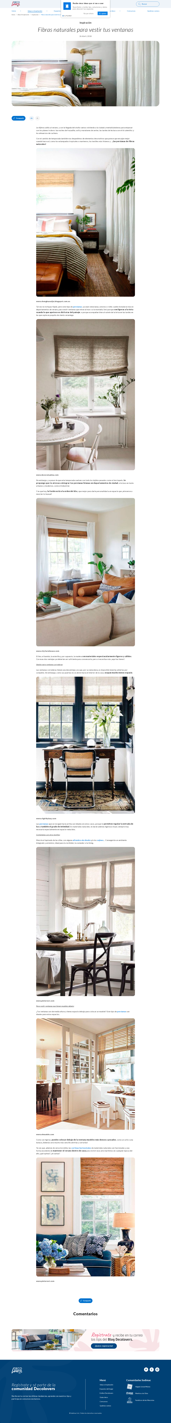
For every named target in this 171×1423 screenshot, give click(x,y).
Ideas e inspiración (106, 1385)
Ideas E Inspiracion (23, 14)
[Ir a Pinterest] (146, 1369)
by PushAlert (68, 16)
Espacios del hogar (106, 1389)
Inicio (13, 14)
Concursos (104, 1401)
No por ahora (88, 13)
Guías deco (104, 1397)
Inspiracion (35, 14)
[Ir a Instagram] (157, 1369)
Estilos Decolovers (106, 1393)
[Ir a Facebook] (152, 1369)
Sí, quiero (102, 13)
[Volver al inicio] (17, 1370)
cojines (100, 840)
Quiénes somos (105, 1406)
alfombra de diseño (82, 840)
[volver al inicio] (16, 5)
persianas (77, 307)
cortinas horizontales (81, 1148)
